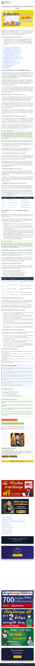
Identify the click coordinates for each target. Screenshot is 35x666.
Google (18, 538)
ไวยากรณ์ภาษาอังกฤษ (4, 216)
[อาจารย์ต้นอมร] (17, 433)
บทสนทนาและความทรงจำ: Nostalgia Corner (9, 61)
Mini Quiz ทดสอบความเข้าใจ (6, 66)
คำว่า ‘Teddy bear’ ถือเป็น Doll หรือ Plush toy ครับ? (10, 391)
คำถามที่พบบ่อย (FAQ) (5, 67)
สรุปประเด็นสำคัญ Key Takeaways (7, 65)
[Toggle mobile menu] (33, 1)
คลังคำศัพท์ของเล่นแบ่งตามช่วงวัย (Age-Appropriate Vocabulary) (12, 51)
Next (32, 27)
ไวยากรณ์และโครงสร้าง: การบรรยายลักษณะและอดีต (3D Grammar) (12, 57)
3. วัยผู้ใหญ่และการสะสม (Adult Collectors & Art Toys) (12, 55)
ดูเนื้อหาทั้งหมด (17, 656)
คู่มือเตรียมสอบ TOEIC (12, 243)
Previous (3, 27)
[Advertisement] (17, 469)
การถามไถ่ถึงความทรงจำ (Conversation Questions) (12, 63)
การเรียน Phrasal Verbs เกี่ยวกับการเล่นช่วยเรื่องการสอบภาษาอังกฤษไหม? (13, 396)
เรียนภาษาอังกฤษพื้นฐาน (23, 75)
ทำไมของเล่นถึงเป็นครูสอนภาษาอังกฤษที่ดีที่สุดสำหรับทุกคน (11, 47)
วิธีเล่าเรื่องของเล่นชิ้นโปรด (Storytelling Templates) (12, 62)
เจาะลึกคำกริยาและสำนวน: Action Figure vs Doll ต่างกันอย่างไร (12, 58)
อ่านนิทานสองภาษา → (17, 555)
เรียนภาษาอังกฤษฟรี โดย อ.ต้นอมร (18, 426)
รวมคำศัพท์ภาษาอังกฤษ (26, 144)
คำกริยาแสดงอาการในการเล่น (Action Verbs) (11, 59)
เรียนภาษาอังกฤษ (14, 428)
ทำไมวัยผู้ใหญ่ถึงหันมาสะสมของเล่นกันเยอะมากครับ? (10, 392)
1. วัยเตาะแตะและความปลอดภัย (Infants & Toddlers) (12, 53)
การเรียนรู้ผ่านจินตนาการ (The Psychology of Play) (12, 49)
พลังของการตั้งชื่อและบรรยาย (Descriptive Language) (12, 50)
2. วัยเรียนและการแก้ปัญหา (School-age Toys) (11, 54)
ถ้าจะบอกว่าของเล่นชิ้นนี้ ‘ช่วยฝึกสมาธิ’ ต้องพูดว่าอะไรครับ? (11, 395)
